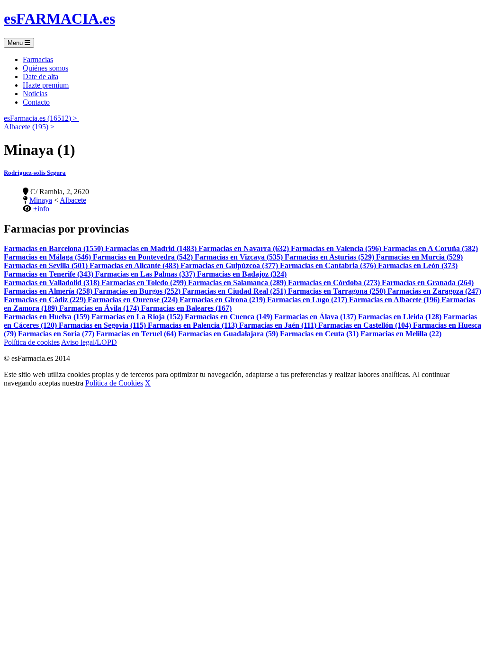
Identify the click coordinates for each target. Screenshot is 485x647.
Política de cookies (32, 342)
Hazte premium (46, 85)
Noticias (35, 94)
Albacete (73, 200)
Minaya (40, 200)
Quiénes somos (45, 68)
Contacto (36, 102)
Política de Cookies (114, 383)
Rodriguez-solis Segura (35, 172)
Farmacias (38, 59)
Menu (16, 42)
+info (41, 209)
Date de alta (40, 76)
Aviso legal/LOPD (89, 342)
